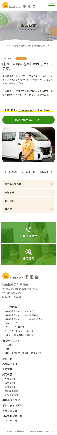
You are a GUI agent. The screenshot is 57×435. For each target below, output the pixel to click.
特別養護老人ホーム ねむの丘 (19, 311)
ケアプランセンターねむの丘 (19, 331)
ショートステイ (12, 323)
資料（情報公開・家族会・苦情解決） (23, 353)
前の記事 (12, 171)
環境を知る (10, 386)
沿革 (7, 349)
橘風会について (11, 341)
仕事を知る (10, 382)
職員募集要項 (11, 390)
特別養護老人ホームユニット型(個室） (24, 319)
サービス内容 (9, 307)
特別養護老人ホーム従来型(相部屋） (23, 315)
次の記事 (44, 171)
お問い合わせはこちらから (28, 119)
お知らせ (14, 45)
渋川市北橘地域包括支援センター (21, 335)
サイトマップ (9, 421)
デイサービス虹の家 (15, 327)
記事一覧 (30, 171)
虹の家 (8, 209)
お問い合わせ (9, 410)
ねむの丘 (21, 58)
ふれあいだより (11, 364)
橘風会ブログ (9, 400)
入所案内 (7, 369)
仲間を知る (10, 378)
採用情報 (7, 374)
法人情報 (9, 345)
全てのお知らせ (13, 184)
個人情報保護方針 (12, 416)
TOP (6, 45)
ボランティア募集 (12, 405)
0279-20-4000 (25, 110)
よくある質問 (11, 394)
